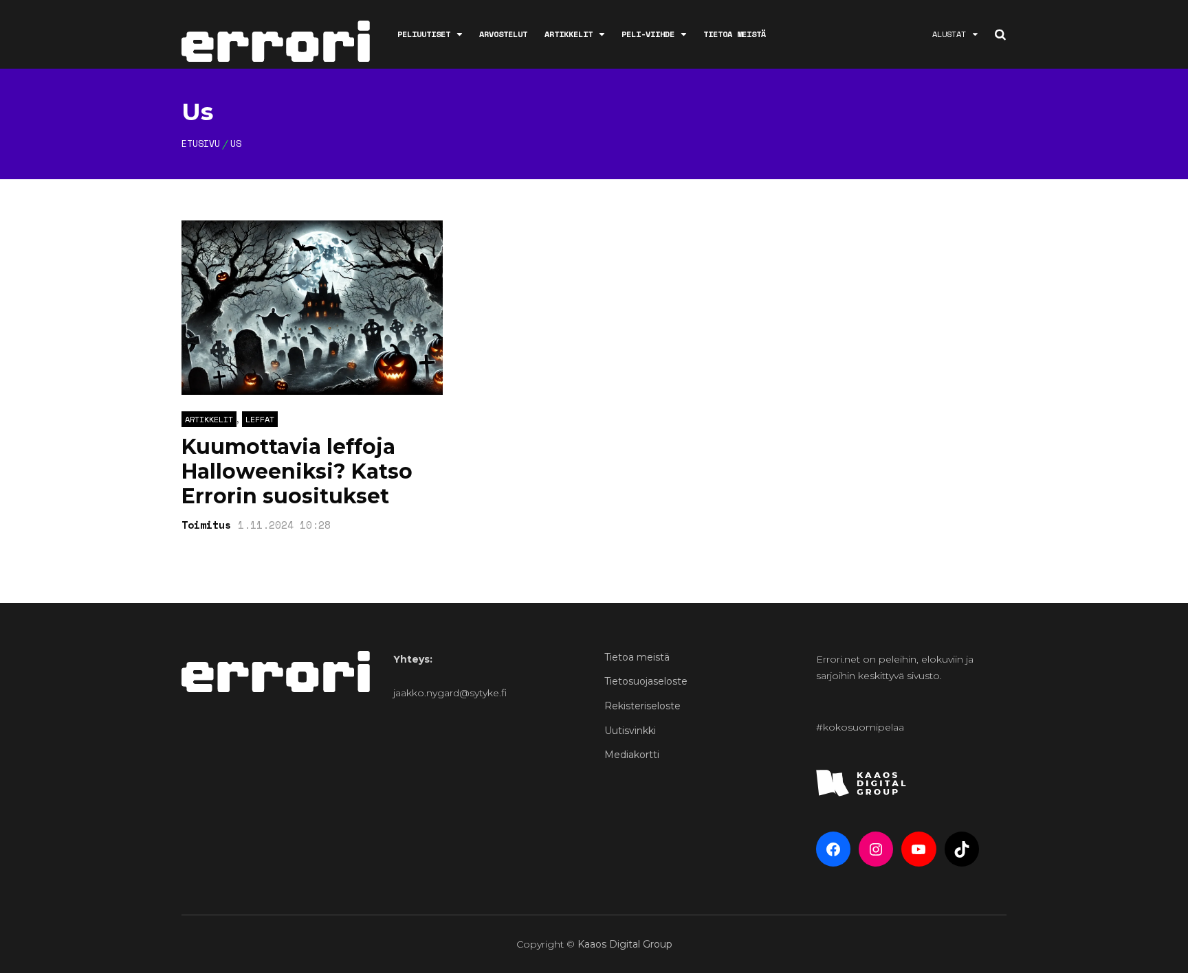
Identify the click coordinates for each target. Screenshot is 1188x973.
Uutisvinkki (630, 730)
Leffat (259, 419)
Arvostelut (503, 34)
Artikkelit (568, 34)
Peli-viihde (648, 34)
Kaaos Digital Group (625, 944)
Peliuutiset (423, 34)
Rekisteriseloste (642, 706)
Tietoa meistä (734, 34)
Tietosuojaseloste (646, 681)
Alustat (949, 34)
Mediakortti (631, 754)
